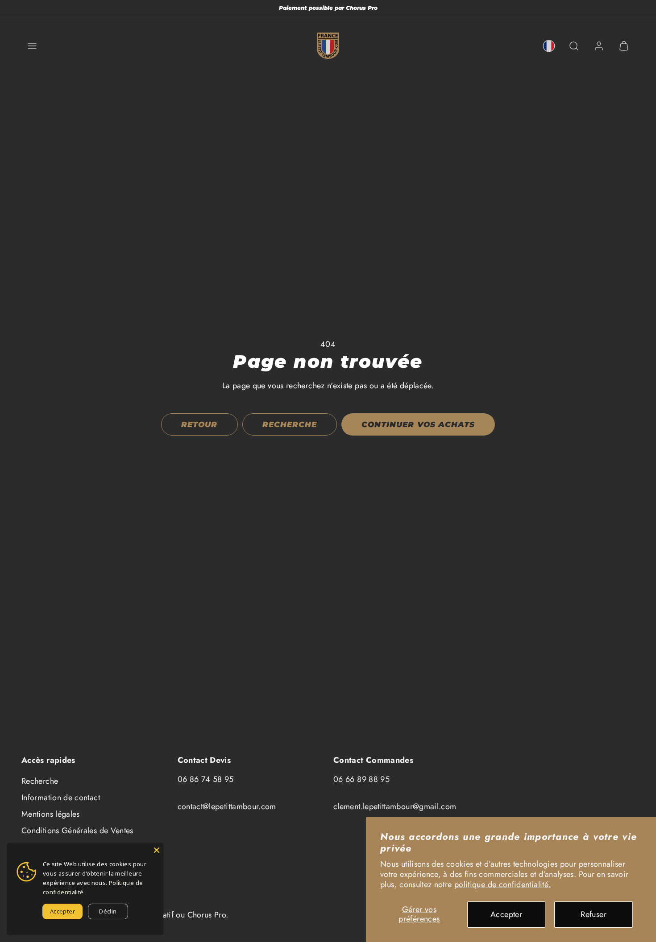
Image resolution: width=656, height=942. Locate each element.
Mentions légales (50, 814)
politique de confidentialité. (502, 884)
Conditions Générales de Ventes (77, 830)
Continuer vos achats (417, 424)
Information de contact (60, 797)
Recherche (39, 781)
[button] (32, 46)
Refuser (593, 914)
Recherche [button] (289, 424)
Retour (199, 424)
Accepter (506, 914)
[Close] (156, 849)
